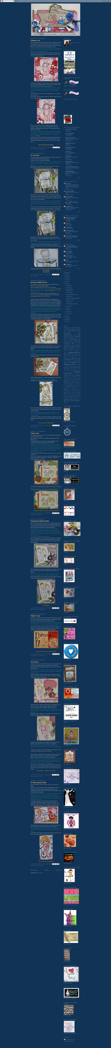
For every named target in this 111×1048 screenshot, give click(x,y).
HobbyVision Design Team (70, 217)
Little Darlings (68, 361)
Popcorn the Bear (76, 378)
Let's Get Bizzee (76, 359)
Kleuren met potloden (70, 147)
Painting (73, 373)
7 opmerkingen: (48, 863)
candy (74, 330)
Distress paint (66, 340)
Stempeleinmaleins (69, 230)
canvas (78, 330)
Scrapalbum (68, 151)
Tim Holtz (77, 393)
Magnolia (36, 148)
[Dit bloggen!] (55, 147)
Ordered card (42, 148)
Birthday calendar (76, 329)
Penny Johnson (68, 376)
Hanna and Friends (44, 287)
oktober (68, 287)
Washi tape (77, 399)
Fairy (77, 348)
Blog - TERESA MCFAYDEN (71, 202)
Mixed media (75, 367)
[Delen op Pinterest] (59, 147)
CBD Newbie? (68, 203)
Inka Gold (76, 355)
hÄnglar (71, 352)
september (68, 289)
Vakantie (65, 396)
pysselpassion (76, 380)
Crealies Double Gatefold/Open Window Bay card (72, 139)
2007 (66, 321)
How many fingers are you (39, 282)
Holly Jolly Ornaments (70, 152)
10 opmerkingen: (49, 147)
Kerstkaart (73, 356)
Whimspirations (68, 206)
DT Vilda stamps (69, 342)
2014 (66, 278)
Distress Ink (73, 339)
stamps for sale (75, 388)
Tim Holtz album (68, 134)
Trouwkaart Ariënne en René (40, 521)
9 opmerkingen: (48, 425)
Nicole (39, 129)
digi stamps (40, 865)
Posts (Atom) (40, 872)
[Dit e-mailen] (53, 147)
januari (68, 313)
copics (35, 865)
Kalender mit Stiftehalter (71, 237)
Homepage (46, 870)
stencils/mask (66, 390)
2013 (66, 280)
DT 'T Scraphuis (74, 341)
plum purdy (70, 378)
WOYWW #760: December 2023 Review (72, 198)
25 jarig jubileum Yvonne (38, 782)
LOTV (35, 514)
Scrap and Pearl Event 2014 (72, 383)
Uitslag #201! (68, 252)
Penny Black (77, 375)
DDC (67, 336)
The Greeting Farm (69, 393)
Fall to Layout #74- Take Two (71, 265)
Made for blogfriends (70, 362)
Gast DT (66, 349)
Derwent (72, 336)
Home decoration (72, 354)
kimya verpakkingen (69, 133)
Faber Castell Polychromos (72, 347)
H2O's (65, 352)
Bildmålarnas (67, 329)
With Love (67, 130)
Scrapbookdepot (68, 227)
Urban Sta (78, 395)
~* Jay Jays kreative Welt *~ (72, 166)
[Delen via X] (56, 147)
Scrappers (70, 385)
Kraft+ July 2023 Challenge (71, 261)
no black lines (69, 370)
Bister (66, 330)
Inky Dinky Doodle (69, 196)
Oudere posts (59, 870)
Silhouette (68, 386)
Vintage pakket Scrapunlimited (72, 397)
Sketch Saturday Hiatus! (70, 257)
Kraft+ (67, 260)
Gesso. (77, 349)
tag (79, 392)
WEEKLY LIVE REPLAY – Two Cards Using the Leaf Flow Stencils (71, 173)
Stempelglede (66, 389)
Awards (77, 327)
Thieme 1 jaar (35, 433)
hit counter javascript (69, 1041)
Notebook (74, 370)
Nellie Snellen (73, 368)
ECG (72, 345)
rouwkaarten (66, 382)
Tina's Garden (68, 148)
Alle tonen (78, 177)
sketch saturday (69, 255)
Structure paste (75, 390)
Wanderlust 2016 (68, 399)
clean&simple (68, 264)
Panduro (77, 373)
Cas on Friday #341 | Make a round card (71, 157)
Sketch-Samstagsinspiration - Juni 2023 (72, 232)
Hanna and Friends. (45, 296)
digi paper (74, 338)
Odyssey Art (68, 183)
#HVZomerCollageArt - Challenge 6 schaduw (70, 219)
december (68, 285)
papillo (72, 375)
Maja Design (77, 364)
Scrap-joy (67, 223)
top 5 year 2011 (72, 395)
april (67, 308)
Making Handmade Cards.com (72, 366)
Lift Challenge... (68, 251)
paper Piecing (66, 375)
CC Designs (68, 332)
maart (68, 309)
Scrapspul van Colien (70, 143)
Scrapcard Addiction (70, 137)
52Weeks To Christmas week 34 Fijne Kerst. (72, 163)
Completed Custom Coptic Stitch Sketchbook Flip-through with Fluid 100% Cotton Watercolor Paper (72, 186)
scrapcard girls (69, 161)
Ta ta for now (35, 155)
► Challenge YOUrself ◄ (71, 246)
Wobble (65, 402)
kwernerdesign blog (69, 171)
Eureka (77, 345)
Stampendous (66, 388)
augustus (68, 306)
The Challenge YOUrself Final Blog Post (71, 248)
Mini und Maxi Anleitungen (71, 236)
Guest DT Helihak (74, 350)
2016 (66, 274)
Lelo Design (67, 360)
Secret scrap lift (77, 385)
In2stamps (71, 355)
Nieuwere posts (34, 870)
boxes (70, 330)
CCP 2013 (76, 332)
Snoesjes (76, 386)
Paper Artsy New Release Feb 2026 (71, 193)
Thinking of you (35, 40)
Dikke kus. (67, 144)
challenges (67, 333)
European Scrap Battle (69, 346)
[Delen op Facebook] (57, 147)
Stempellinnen (75, 389)
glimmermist (66, 350)
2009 (66, 317)
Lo (72, 361)
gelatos (72, 349)
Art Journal (67, 327)
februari (68, 311)
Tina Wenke (66, 395)
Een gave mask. (68, 224)
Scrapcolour (68, 156)
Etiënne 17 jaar (35, 616)
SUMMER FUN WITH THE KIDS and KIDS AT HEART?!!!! (72, 208)
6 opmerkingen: (48, 513)
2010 (66, 316)
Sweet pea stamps (74, 392)
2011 (66, 283)
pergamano (75, 376)
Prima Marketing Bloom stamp (70, 379)
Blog (37, 285)
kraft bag (75, 358)
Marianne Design (67, 367)
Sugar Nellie (66, 392)
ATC (72, 327)
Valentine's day (71, 396)
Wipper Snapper (75, 400)
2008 (66, 319)
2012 (66, 281)
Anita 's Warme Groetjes (71, 129)
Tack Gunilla (35, 662)
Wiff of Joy (66, 400)
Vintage (78, 396)
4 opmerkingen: (48, 274)
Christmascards (68, 335)
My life (40, 776)
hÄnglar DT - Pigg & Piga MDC (72, 168)
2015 (66, 276)
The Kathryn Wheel (69, 191)
